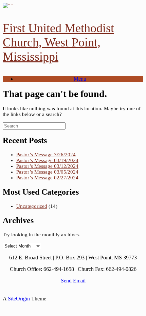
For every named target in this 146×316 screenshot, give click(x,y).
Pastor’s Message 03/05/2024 (47, 172)
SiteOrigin (19, 298)
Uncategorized (31, 206)
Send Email (73, 280)
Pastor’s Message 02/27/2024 (47, 177)
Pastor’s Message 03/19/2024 (47, 160)
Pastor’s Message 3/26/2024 (46, 154)
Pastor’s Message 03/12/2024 (47, 166)
